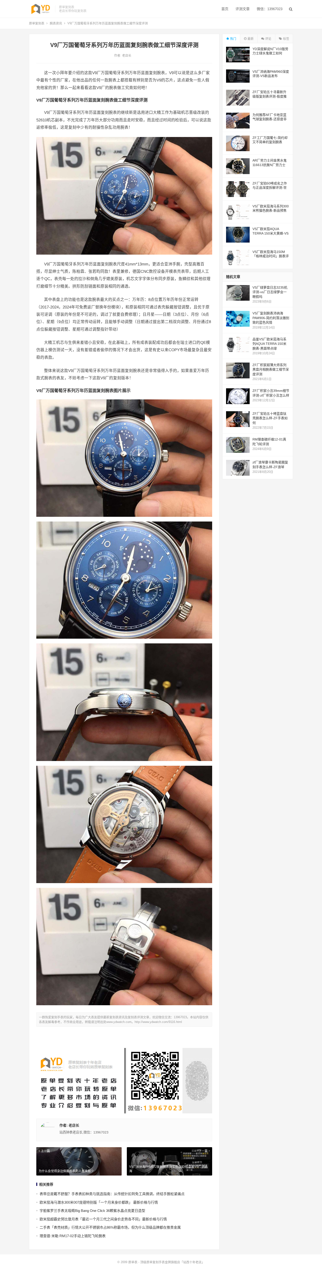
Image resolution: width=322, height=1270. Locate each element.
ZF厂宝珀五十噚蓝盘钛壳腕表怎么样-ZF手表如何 (270, 418)
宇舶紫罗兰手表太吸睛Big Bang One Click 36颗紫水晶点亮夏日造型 (92, 1211)
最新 (250, 38)
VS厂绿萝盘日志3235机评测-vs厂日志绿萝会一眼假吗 (269, 292)
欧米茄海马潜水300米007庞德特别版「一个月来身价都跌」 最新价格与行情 (99, 1202)
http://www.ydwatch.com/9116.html (158, 1022)
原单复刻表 (36, 23)
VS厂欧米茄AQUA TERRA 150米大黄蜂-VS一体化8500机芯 (270, 233)
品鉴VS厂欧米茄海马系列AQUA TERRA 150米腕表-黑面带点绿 (269, 343)
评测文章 (242, 9)
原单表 (132, 1262)
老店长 (126, 55)
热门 (232, 38)
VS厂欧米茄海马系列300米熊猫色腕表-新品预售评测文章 (270, 210)
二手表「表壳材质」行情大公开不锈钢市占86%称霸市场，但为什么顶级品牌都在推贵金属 (110, 1227)
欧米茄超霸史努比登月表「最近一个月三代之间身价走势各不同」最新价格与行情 (103, 1219)
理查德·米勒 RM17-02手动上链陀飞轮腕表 (73, 1236)
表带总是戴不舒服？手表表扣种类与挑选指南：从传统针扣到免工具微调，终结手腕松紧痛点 (112, 1194)
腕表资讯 (56, 23)
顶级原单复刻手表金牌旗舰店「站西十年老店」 (172, 1262)
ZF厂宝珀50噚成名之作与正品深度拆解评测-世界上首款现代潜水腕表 (269, 187)
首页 (224, 9)
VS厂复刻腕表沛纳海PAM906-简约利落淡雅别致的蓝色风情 (270, 317)
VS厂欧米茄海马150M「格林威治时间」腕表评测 (270, 256)
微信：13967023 (269, 9)
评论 (267, 38)
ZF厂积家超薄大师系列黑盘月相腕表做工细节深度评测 (270, 369)
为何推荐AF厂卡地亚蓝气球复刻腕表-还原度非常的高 (269, 119)
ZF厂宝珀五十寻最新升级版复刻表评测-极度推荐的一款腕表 (269, 96)
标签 (285, 38)
